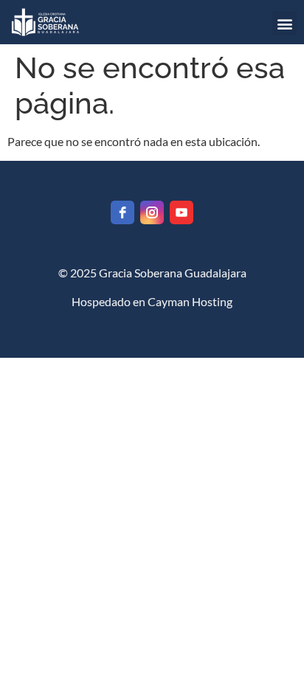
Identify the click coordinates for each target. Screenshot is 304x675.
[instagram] (152, 212)
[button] (284, 23)
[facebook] (122, 212)
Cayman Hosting (190, 301)
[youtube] (181, 212)
